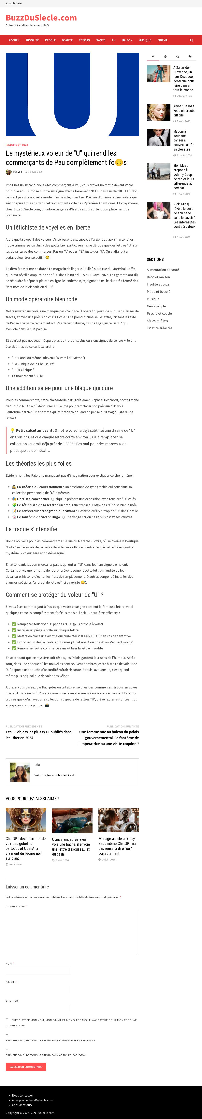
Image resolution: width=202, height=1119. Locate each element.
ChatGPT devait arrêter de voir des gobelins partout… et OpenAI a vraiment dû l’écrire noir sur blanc (26, 848)
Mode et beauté (158, 291)
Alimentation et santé (163, 269)
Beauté (67, 40)
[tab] (153, 56)
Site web (12, 1000)
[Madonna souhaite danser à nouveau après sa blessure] (158, 132)
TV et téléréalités (159, 328)
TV (113, 40)
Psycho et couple (159, 313)
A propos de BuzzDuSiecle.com (32, 1100)
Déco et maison (158, 277)
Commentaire (16, 906)
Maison (127, 40)
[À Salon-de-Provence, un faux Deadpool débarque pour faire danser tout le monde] (158, 68)
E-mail (11, 982)
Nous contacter (22, 1095)
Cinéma (162, 40)
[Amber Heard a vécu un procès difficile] (158, 106)
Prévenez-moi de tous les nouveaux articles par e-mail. (47, 1055)
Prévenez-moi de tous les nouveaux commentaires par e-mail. (51, 1040)
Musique (145, 40)
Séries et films (157, 320)
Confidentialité (22, 1105)
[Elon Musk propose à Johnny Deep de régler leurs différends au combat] (158, 166)
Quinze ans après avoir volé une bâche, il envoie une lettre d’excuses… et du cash (71, 847)
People (50, 40)
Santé (100, 40)
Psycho (84, 40)
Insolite (32, 40)
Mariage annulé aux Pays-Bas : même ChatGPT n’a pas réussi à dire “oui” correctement (118, 846)
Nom (10, 963)
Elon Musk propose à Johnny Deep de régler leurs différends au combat (183, 176)
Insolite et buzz (17, 145)
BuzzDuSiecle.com (41, 17)
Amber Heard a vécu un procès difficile (184, 110)
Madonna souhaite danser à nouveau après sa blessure (183, 140)
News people (156, 306)
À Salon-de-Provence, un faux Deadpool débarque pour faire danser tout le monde (183, 78)
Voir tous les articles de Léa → (55, 775)
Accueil (14, 40)
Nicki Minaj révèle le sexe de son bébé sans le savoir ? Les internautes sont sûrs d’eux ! (184, 217)
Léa (20, 172)
